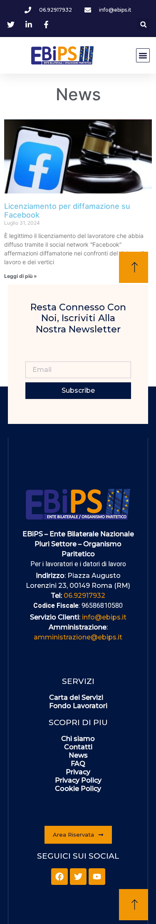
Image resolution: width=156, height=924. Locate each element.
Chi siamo (78, 739)
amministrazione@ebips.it (78, 637)
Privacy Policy (78, 780)
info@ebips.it (104, 617)
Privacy (78, 772)
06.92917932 (84, 595)
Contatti (78, 747)
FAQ (78, 764)
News (78, 755)
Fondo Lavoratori (78, 706)
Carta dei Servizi (76, 697)
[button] (143, 24)
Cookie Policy (78, 789)
